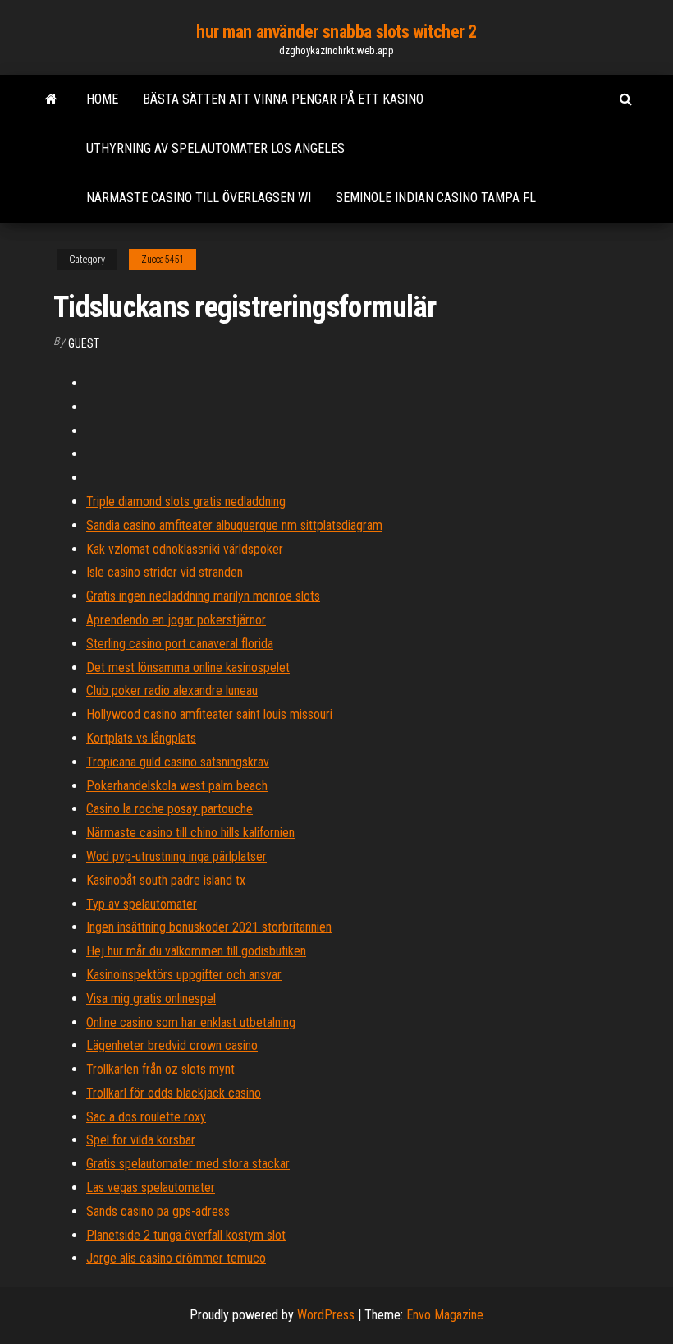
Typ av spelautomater (141, 904)
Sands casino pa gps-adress (158, 1211)
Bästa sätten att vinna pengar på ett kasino (283, 99)
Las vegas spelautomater (150, 1187)
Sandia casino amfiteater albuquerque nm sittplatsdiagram (234, 525)
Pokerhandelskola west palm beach (177, 786)
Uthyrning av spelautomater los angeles (215, 148)
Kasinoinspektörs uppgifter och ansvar (184, 975)
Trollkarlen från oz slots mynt (160, 1069)
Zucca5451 (162, 259)
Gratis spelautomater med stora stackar (188, 1163)
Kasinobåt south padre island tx (165, 880)
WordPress (326, 1315)
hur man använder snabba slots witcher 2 (336, 31)
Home (102, 99)
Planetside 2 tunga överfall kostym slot (186, 1235)
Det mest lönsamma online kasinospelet (188, 667)
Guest (83, 343)
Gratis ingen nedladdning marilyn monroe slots (203, 596)
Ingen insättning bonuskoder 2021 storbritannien (209, 927)
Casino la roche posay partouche (169, 809)
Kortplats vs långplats (141, 738)
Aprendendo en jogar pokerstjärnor (176, 620)
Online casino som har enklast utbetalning (190, 1022)
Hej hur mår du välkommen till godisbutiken (196, 951)
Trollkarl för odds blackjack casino (173, 1093)
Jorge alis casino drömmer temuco (176, 1258)
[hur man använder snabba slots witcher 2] (51, 99)
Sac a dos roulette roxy (146, 1117)
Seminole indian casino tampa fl (436, 197)
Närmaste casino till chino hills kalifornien (190, 832)
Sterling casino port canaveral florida (179, 643)
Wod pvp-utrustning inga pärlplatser (176, 856)
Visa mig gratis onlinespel (151, 998)
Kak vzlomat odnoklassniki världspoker (184, 549)
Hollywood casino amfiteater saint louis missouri (209, 714)
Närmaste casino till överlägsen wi (198, 197)
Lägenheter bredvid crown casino (172, 1045)
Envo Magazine (444, 1315)
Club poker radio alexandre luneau (172, 690)
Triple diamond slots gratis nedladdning (186, 501)
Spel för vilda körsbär (140, 1140)
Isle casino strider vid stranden (164, 572)
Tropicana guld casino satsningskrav (177, 762)
